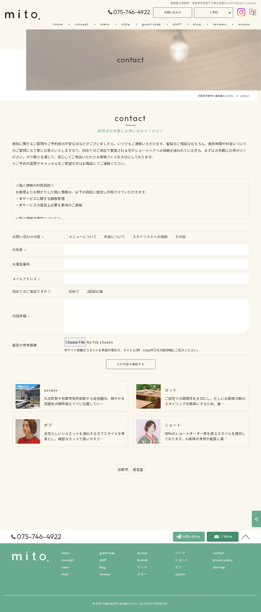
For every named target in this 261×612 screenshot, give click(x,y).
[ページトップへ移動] (246, 537)
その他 (180, 236)
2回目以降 (95, 291)
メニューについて (83, 236)
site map (219, 567)
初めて (74, 291)
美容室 (138, 469)
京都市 (123, 469)
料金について (114, 236)
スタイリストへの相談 (150, 236)
